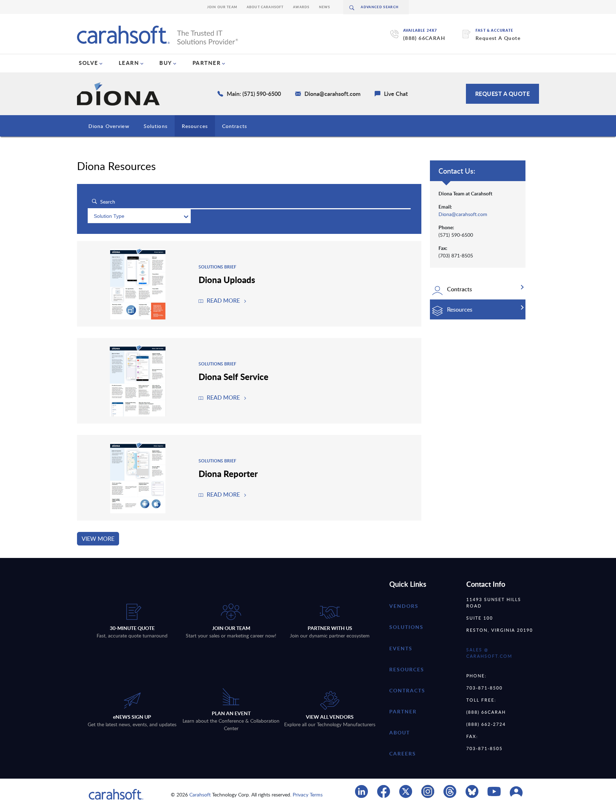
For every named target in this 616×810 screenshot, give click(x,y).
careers (402, 753)
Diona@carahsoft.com (462, 214)
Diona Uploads (227, 279)
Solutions (156, 126)
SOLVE (88, 63)
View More (98, 539)
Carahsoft (200, 794)
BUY (165, 63)
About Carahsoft (265, 7)
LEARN (129, 63)
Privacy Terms (308, 794)
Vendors (404, 606)
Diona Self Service (233, 376)
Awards (301, 7)
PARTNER (206, 63)
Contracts (234, 126)
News (324, 7)
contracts (407, 690)
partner (403, 711)
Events (400, 648)
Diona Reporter (228, 473)
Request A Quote (498, 38)
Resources (195, 126)
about (399, 732)
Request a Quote (502, 93)
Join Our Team (222, 7)
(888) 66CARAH (424, 38)
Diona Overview (108, 126)
